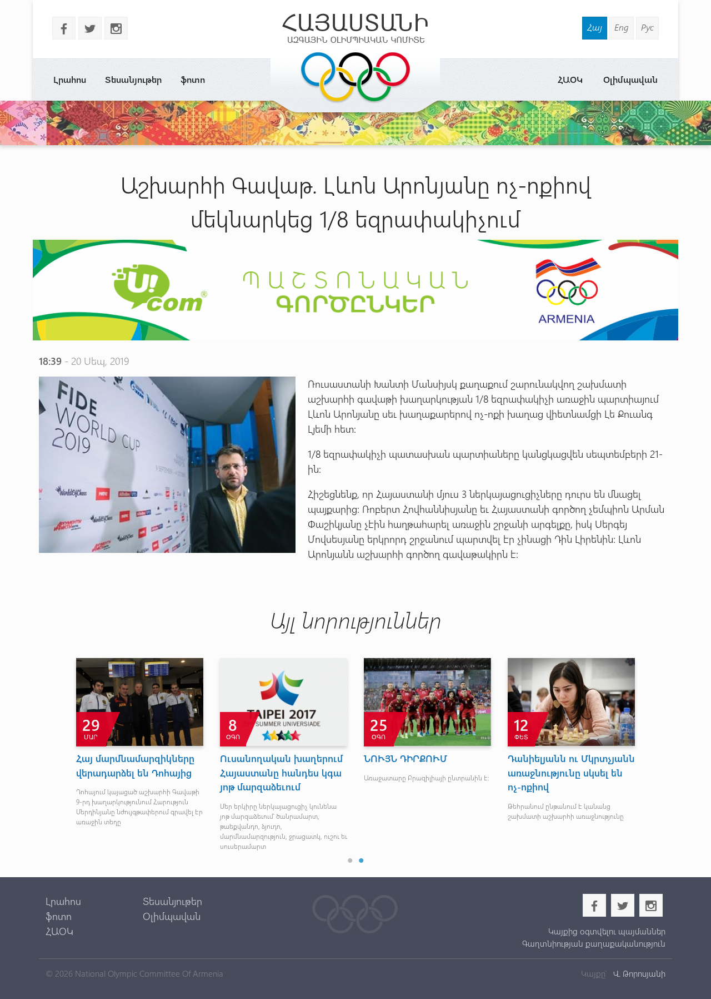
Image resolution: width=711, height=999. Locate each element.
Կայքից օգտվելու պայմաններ (606, 931)
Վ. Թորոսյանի (638, 973)
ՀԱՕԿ (570, 79)
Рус (647, 27)
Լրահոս (69, 79)
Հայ (594, 27)
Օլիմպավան (630, 79)
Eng (621, 27)
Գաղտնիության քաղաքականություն (593, 943)
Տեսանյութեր (133, 79)
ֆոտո (193, 79)
